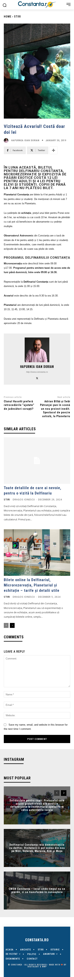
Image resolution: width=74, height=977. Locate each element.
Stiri (17, 16)
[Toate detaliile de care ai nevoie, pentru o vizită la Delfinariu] (37, 460)
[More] (53, 150)
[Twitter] (37, 377)
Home (7, 16)
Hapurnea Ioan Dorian (25, 140)
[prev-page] (6, 625)
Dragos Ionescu (24, 499)
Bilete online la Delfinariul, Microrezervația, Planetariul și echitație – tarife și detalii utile (31, 585)
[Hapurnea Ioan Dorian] (7, 140)
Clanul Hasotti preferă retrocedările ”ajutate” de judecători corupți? (19, 405)
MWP (44, 966)
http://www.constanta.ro (37, 372)
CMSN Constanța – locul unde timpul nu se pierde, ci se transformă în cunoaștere (37, 890)
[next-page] (12, 625)
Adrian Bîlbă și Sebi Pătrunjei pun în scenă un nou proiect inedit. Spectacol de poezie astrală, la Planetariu (55, 409)
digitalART (33, 966)
